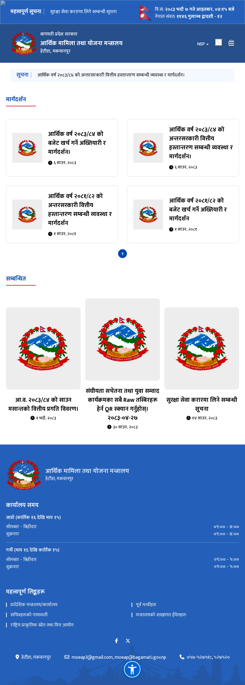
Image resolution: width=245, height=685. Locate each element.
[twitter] (127, 641)
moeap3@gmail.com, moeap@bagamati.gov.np (119, 657)
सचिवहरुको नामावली (29, 615)
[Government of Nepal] (23, 43)
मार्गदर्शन (16, 99)
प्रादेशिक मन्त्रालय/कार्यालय (33, 605)
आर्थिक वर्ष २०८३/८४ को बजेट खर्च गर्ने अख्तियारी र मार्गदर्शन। (83, 11)
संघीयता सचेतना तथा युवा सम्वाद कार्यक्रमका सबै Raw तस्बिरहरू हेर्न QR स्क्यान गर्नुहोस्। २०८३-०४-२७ (122, 404)
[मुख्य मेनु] (231, 43)
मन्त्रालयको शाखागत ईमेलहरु (161, 615)
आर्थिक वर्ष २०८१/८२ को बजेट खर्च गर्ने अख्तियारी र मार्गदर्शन (198, 210)
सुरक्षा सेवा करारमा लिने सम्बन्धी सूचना (201, 404)
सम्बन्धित (16, 279)
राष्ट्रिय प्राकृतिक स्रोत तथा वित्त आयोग (42, 625)
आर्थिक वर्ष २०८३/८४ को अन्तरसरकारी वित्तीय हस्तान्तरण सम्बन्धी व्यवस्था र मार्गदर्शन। (111, 75)
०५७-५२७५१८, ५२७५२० (208, 657)
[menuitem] (122, 527)
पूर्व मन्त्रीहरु (146, 605)
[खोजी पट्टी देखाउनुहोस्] (218, 42)
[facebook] (116, 641)
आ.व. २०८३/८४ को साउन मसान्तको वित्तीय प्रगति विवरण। (43, 404)
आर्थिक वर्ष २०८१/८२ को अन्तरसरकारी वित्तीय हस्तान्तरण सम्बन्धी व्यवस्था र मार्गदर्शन (80, 209)
